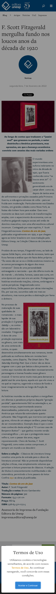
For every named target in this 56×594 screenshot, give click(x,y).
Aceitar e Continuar (28, 585)
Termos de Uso (20, 568)
